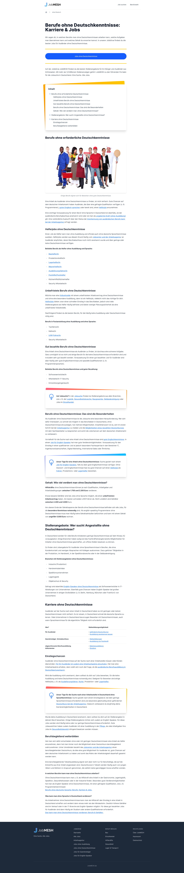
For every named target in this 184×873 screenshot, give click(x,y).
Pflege (102, 726)
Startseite (77, 833)
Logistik (70, 399)
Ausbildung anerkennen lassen (101, 634)
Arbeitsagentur (63, 428)
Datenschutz (137, 840)
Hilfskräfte (109, 840)
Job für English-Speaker (61, 442)
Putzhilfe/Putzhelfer (57, 275)
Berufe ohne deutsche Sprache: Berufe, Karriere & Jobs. (68, 790)
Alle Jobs (77, 836)
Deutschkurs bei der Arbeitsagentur (71, 704)
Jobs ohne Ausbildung (82, 844)
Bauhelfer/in (54, 254)
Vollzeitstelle (65, 295)
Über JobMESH (138, 833)
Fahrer (59, 471)
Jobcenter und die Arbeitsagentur (98, 747)
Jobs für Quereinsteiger (82, 852)
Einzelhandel (68, 402)
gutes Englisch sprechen (69, 207)
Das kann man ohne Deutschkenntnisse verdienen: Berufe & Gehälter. (74, 813)
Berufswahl (134, 5)
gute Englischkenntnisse (114, 439)
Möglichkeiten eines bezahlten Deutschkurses (104, 428)
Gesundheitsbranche (83, 399)
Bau (106, 833)
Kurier (81, 682)
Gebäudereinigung (111, 399)
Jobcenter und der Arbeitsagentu (107, 237)
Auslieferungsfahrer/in (58, 271)
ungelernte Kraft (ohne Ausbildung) (111, 216)
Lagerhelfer (83, 471)
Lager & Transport (111, 848)
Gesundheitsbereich (60, 729)
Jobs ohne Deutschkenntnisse (86, 56)
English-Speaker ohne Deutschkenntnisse (81, 586)
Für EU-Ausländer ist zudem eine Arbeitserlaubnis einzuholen (81, 664)
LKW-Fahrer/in (55, 335)
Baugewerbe (97, 399)
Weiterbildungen (96, 639)
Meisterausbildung (97, 646)
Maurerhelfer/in (55, 267)
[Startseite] (46, 12)
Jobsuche (78, 396)
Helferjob (103, 207)
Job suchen (122, 5)
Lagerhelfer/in (54, 262)
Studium (93, 648)
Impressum (137, 836)
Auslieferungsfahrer (69, 682)
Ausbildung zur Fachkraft (99, 641)
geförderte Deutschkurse (99, 632)
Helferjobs (49, 302)
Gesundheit (109, 844)
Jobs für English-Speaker (83, 856)
